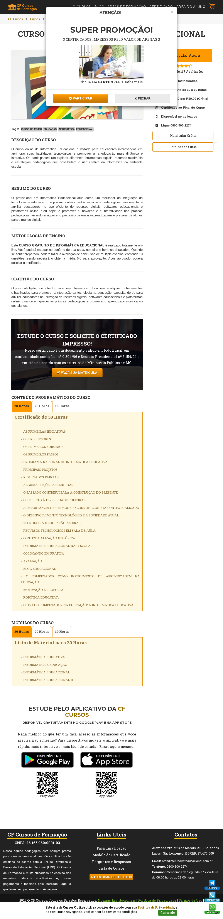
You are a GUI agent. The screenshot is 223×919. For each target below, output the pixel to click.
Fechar (143, 98)
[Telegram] (212, 883)
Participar (82, 98)
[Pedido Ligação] (212, 895)
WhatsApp (212, 912)
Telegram (212, 888)
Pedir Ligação (212, 900)
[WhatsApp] (212, 907)
